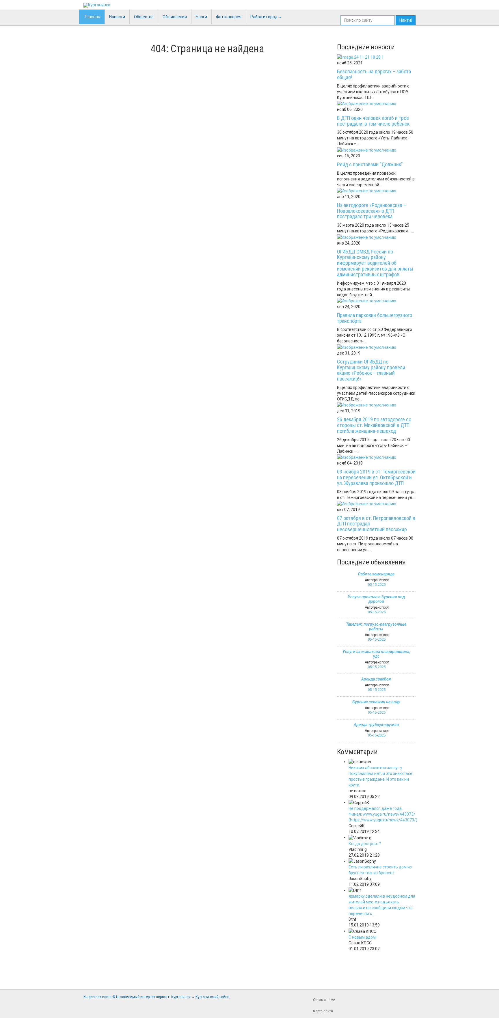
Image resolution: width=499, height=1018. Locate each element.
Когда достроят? (365, 843)
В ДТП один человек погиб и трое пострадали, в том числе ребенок (373, 121)
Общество (144, 16)
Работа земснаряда (376, 574)
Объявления (175, 16)
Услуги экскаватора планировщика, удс (376, 654)
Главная (92, 16)
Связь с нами (324, 1000)
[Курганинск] (96, 5)
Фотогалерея (228, 16)
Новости (117, 16)
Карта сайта (323, 1011)
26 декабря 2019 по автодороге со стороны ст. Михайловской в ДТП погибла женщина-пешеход (374, 425)
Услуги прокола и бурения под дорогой (376, 599)
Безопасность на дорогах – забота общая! (374, 74)
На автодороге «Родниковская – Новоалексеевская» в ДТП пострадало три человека (371, 211)
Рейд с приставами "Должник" (370, 164)
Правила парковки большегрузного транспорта (374, 318)
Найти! (405, 20)
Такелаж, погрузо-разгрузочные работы (376, 626)
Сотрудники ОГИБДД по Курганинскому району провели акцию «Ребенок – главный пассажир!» (371, 370)
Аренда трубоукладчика (376, 724)
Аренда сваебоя (376, 679)
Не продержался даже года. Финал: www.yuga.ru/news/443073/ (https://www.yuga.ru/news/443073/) (383, 814)
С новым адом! (363, 937)
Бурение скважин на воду (376, 702)
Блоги (201, 16)
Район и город (264, 16)
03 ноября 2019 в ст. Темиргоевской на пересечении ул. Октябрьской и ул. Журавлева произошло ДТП (376, 477)
